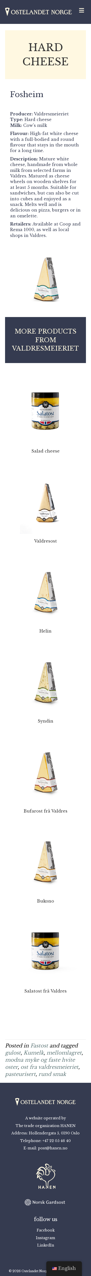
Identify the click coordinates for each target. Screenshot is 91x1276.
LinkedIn (45, 1245)
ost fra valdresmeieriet (49, 1067)
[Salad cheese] (45, 408)
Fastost (39, 1046)
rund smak (52, 1074)
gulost (13, 1053)
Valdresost (45, 541)
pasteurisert (20, 1074)
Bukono (45, 901)
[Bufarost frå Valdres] (45, 768)
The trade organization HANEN (46, 1125)
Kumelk (34, 1053)
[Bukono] (45, 858)
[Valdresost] (45, 498)
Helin (45, 631)
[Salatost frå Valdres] (45, 948)
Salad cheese (45, 451)
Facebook (46, 1230)
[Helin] (45, 588)
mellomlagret (64, 1053)
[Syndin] (45, 678)
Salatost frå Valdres (45, 991)
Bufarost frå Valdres (45, 811)
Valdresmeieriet (51, 113)
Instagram (45, 1238)
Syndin (45, 721)
